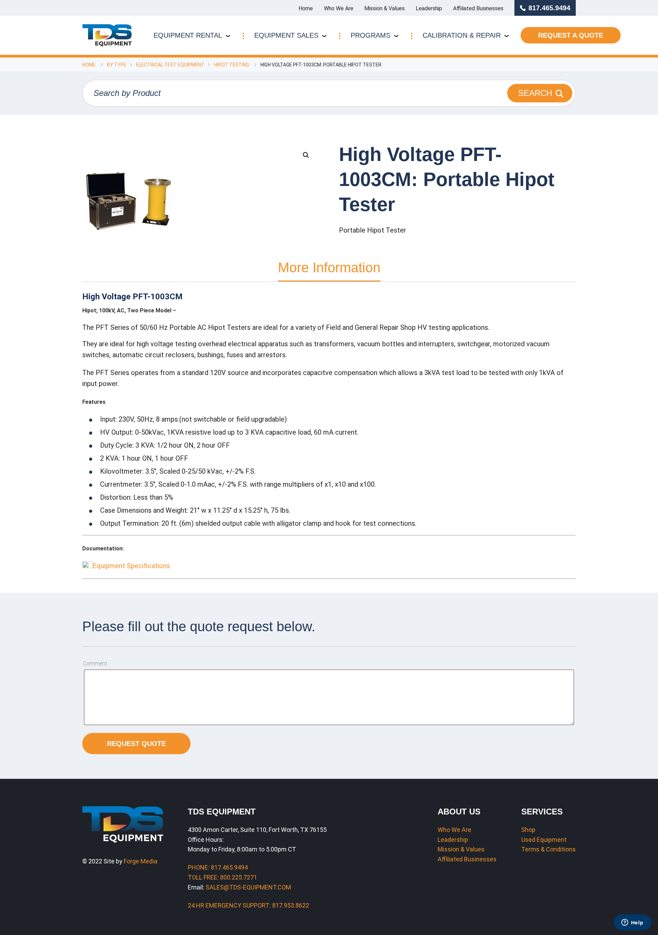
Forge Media (140, 861)
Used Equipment (543, 839)
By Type (116, 64)
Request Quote (136, 743)
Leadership (429, 8)
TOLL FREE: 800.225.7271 (222, 877)
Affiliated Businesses (478, 8)
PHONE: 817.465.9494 (218, 867)
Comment (95, 663)
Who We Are (338, 8)
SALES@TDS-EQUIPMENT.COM (248, 887)
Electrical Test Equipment (170, 64)
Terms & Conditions (548, 849)
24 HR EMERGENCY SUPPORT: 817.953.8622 (248, 905)
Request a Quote (570, 35)
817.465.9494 (549, 8)
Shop (528, 829)
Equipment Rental (188, 35)
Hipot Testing (231, 64)
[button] (306, 155)
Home (305, 8)
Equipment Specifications (131, 566)
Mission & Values (384, 8)
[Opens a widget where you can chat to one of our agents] (632, 923)
